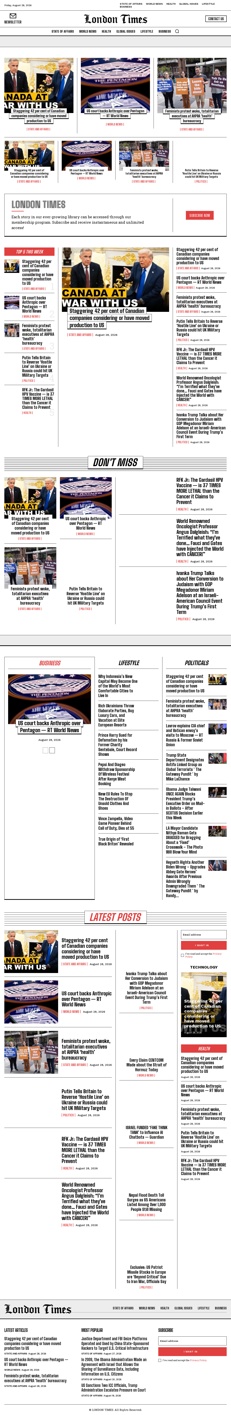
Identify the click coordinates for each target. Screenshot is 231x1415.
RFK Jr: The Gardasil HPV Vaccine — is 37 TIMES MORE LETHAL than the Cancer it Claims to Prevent (38, 398)
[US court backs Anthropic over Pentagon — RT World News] (115, 85)
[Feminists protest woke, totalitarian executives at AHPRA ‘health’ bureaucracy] (192, 85)
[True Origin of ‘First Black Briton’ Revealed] (150, 841)
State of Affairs (92, 1353)
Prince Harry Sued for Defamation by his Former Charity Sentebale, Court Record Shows (117, 745)
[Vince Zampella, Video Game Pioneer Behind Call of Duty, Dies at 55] (150, 821)
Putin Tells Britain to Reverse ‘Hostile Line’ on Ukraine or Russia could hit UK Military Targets (201, 173)
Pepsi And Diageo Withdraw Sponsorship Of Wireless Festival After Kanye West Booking (116, 774)
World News (115, 124)
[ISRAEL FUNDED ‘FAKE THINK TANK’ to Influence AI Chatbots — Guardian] (146, 1105)
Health (27, 412)
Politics (201, 181)
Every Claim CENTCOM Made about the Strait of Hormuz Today (147, 1065)
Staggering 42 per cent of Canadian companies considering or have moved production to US (38, 116)
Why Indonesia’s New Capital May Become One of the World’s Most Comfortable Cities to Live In (118, 686)
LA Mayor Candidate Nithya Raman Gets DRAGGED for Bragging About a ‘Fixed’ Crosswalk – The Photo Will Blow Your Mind (184, 840)
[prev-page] (45, 750)
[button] (177, 31)
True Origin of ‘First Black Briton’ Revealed (116, 841)
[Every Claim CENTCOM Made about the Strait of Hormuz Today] (146, 1038)
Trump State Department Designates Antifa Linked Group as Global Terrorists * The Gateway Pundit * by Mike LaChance (185, 767)
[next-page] (52, 750)
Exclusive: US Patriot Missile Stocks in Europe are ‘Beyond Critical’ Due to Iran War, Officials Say (146, 1274)
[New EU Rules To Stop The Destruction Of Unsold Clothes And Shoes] (150, 797)
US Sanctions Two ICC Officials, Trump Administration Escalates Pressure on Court (113, 1387)
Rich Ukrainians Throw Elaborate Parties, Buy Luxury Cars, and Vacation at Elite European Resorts (116, 715)
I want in (202, 945)
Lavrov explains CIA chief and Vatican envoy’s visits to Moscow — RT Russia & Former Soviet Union (185, 735)
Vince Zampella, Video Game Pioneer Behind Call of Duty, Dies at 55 (116, 823)
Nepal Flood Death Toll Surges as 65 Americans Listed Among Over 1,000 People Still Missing (146, 1202)
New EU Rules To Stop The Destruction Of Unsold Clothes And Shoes (115, 801)
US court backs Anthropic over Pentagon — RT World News (86, 172)
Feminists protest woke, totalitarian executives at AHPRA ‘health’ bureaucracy (192, 116)
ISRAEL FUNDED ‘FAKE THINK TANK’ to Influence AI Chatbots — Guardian (146, 1132)
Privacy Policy (198, 1360)
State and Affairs (38, 129)
